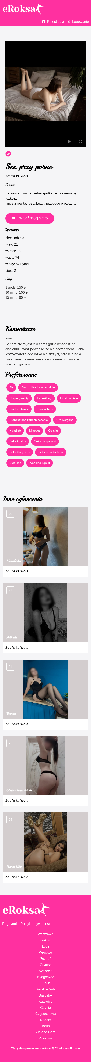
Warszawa (45, 934)
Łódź (45, 946)
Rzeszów (45, 1038)
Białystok (45, 995)
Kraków (45, 940)
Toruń (45, 1026)
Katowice (45, 1001)
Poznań (45, 958)
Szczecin (45, 971)
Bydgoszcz (45, 977)
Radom (45, 1020)
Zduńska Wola (16, 176)
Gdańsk (45, 965)
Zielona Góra (45, 1032)
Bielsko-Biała (46, 989)
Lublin (45, 983)
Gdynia (45, 1007)
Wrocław (45, 952)
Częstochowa (45, 1014)
